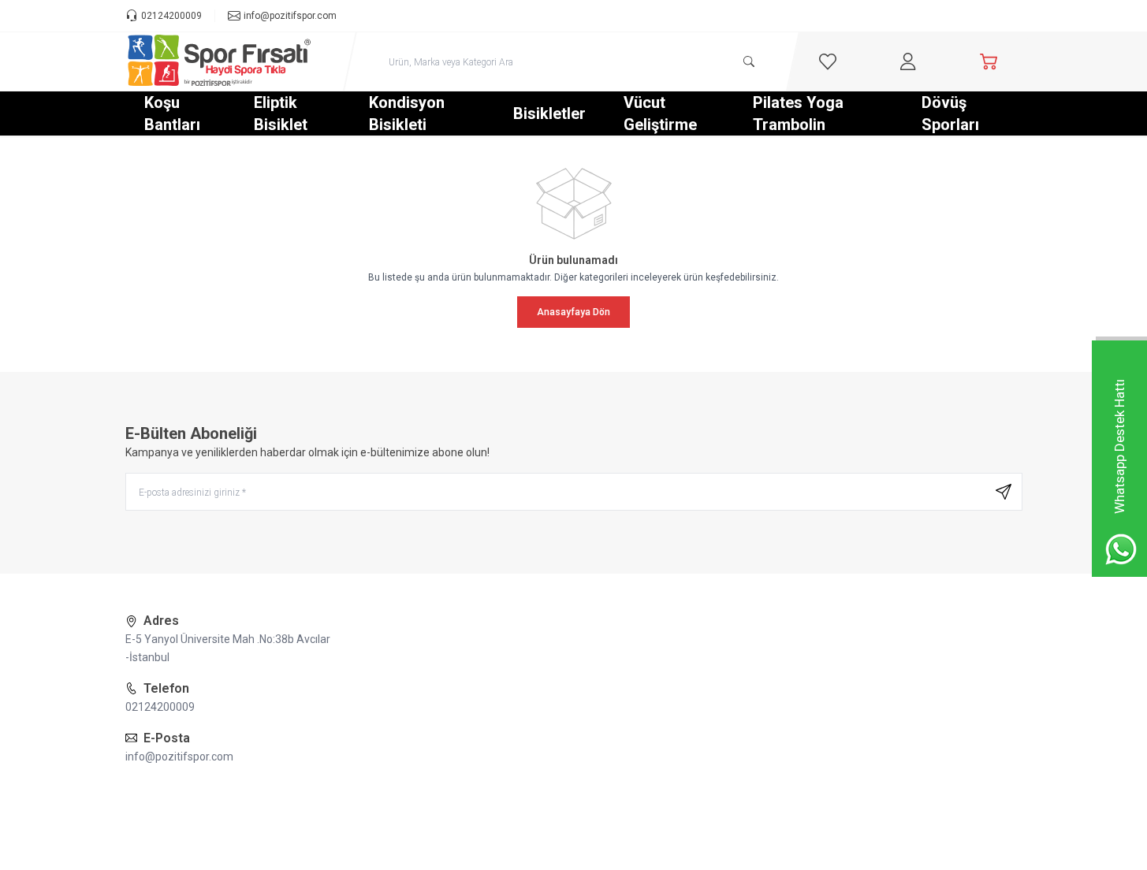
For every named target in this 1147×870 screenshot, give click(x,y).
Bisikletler (549, 113)
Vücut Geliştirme (660, 113)
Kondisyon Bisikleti (407, 113)
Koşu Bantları (172, 113)
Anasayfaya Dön (573, 312)
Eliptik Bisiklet (280, 113)
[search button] (749, 61)
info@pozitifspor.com (179, 756)
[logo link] (220, 61)
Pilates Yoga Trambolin (798, 113)
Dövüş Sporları (950, 113)
